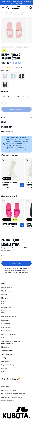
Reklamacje (5, 361)
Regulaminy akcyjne (8, 365)
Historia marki (6, 327)
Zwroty (3, 358)
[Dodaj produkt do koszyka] (22, 185)
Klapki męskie (6, 291)
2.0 (2, 15)
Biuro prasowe (6, 320)
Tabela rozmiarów (7, 351)
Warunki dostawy (7, 354)
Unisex (3, 301)
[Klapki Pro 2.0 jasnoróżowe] (14, 30)
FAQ (2, 372)
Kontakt (4, 368)
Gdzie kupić (5, 331)
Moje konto (5, 347)
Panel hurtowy (6, 311)
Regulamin (5, 387)
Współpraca (5, 324)
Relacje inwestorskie (8, 316)
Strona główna (7, 13)
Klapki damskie (6, 287)
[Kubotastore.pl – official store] (16, 7)
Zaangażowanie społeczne (10, 341)
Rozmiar (4, 91)
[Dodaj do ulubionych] (3, 160)
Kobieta (17, 13)
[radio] (4, 97)
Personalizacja (6, 307)
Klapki (23, 13)
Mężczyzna (5, 298)
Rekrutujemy (6, 338)
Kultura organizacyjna (8, 334)
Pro (28, 13)
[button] (16, 67)
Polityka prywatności (8, 390)
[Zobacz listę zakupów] (27, 7)
